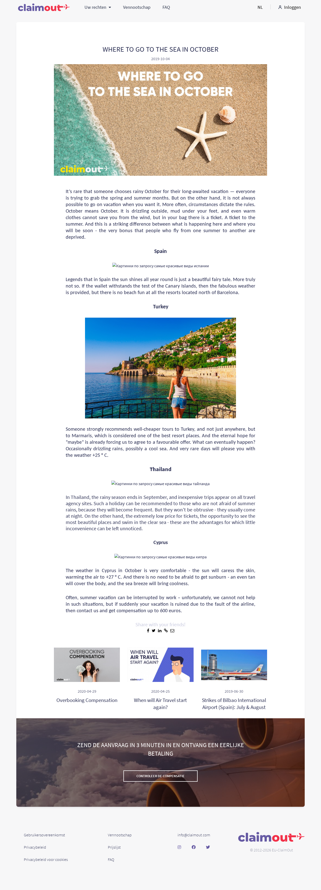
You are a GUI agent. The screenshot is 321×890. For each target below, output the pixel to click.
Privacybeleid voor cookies (46, 859)
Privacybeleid (35, 847)
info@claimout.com (194, 834)
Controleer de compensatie (160, 776)
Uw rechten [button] (96, 7)
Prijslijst (114, 847)
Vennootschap (136, 7)
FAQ (166, 7)
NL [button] (260, 7)
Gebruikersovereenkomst (44, 834)
